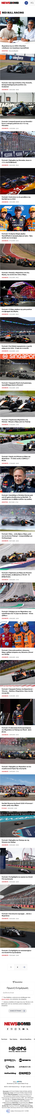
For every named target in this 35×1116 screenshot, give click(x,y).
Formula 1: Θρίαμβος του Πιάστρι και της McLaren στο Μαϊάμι (15, 841)
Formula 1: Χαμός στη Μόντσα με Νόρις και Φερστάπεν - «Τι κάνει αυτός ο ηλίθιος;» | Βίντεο (16, 458)
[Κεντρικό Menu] (32, 3)
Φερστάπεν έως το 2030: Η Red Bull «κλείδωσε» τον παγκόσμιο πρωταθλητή (15, 47)
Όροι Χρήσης (13, 1039)
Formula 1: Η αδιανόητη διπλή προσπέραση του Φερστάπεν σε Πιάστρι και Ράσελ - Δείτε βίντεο (16, 730)
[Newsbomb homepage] (10, 3)
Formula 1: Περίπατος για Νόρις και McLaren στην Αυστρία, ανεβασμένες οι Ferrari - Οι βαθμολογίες (17, 575)
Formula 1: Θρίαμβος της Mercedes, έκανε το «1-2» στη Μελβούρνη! (16, 161)
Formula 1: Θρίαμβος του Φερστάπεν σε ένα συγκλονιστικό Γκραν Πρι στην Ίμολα (16, 767)
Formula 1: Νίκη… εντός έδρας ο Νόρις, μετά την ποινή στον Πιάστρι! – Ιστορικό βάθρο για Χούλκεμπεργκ (17, 536)
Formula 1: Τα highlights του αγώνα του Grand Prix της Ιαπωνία (17, 878)
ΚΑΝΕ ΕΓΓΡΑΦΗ (15, 1011)
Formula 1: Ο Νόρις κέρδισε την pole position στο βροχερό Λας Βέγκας (17, 310)
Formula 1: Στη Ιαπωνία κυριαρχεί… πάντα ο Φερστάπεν (17, 915)
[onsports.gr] (25, 1060)
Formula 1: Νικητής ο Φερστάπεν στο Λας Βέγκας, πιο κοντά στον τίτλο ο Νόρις (15, 273)
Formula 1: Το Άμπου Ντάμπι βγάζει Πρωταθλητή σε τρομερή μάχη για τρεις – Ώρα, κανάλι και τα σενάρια (17, 236)
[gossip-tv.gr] (10, 1060)
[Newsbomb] (17, 1024)
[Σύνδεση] (26, 3)
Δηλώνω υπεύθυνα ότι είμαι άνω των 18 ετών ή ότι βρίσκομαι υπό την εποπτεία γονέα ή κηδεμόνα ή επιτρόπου (17, 1003)
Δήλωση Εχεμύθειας (25, 1039)
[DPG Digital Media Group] (17, 1049)
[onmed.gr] (25, 1073)
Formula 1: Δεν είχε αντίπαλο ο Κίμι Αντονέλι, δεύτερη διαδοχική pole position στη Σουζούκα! (17, 85)
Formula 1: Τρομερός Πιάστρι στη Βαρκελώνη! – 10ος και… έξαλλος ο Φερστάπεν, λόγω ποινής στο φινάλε (17, 691)
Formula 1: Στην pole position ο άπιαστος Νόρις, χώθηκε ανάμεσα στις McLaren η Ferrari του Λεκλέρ (17, 652)
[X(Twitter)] (19, 1029)
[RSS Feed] (27, 1029)
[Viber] (11, 1029)
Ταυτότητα (4, 1039)
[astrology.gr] (25, 1067)
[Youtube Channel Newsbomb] (23, 1029)
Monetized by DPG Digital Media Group (17, 1083)
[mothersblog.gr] (10, 1073)
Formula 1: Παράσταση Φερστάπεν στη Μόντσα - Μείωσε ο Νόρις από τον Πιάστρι (16, 421)
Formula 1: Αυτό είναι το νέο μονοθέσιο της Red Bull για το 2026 (16, 198)
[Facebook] (7, 1029)
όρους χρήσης (6, 999)
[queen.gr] (10, 1067)
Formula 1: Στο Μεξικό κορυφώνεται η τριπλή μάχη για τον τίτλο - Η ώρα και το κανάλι (17, 347)
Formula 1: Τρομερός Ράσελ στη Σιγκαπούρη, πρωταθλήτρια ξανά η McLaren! (17, 384)
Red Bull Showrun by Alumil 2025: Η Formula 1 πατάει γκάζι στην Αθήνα (17, 804)
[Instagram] (15, 1029)
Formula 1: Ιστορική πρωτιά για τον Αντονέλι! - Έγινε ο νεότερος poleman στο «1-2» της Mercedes (17, 123)
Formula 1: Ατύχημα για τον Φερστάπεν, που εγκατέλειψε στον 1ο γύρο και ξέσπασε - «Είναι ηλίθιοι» (17, 613)
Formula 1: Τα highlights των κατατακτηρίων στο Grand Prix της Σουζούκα (16, 951)
